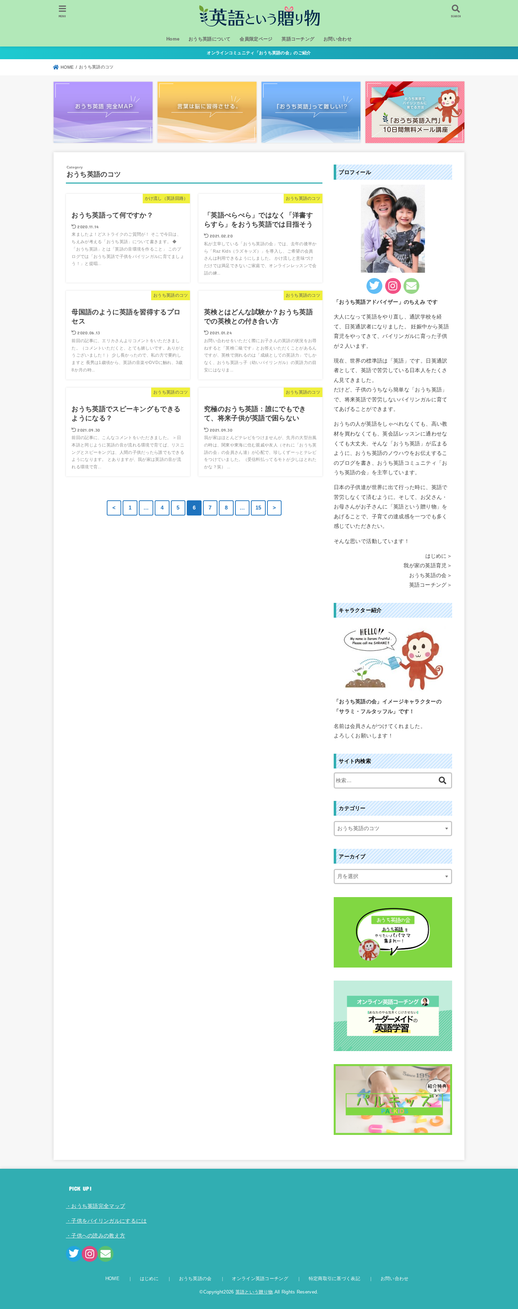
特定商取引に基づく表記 (334, 1278)
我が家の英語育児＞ (427, 565)
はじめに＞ (438, 556)
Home (172, 39)
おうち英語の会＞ (430, 575)
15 (258, 508)
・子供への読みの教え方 (95, 1236)
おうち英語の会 (195, 1278)
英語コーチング (298, 39)
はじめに (149, 1278)
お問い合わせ (337, 39)
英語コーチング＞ (430, 585)
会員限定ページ (256, 39)
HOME (112, 1278)
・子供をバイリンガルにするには (106, 1221)
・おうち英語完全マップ (95, 1206)
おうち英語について (210, 39)
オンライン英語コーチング (260, 1278)
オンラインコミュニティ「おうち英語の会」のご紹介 (259, 52)
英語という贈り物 (254, 1292)
